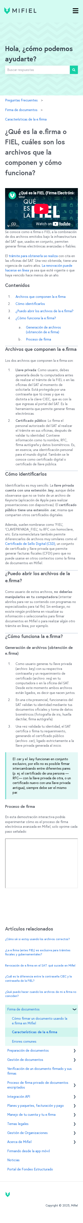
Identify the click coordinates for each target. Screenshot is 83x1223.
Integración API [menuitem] (18, 1096)
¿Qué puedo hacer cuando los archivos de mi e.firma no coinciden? (40, 994)
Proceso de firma (38, 339)
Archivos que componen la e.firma (41, 296)
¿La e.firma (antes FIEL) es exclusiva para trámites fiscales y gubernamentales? (37, 952)
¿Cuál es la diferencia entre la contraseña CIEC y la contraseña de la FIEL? (38, 978)
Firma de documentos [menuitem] (23, 1009)
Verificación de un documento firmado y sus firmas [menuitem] (39, 1070)
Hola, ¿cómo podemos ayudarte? (39, 54)
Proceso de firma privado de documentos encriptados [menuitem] (37, 1084)
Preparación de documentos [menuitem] (28, 1050)
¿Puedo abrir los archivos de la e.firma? (44, 311)
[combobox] (37, 70)
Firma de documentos (21, 110)
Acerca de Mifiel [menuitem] (19, 1142)
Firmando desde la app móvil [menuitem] (28, 1151)
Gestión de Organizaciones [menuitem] (27, 1133)
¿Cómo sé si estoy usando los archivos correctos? (37, 939)
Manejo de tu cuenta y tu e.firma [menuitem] (31, 1114)
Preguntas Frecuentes (21, 100)
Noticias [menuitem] (13, 1160)
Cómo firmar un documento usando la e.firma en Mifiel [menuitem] (39, 1020)
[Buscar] (74, 70)
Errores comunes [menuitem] (24, 1041)
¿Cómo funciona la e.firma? (36, 318)
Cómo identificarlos (30, 304)
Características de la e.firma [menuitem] (34, 1032)
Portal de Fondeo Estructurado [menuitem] (30, 1169)
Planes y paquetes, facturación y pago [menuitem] (35, 1105)
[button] (74, 1009)
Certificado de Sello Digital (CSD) (30, 543)
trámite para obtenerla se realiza (33, 256)
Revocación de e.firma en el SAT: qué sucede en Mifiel (40, 965)
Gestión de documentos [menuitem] (25, 1059)
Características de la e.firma (26, 119)
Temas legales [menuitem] (18, 1124)
